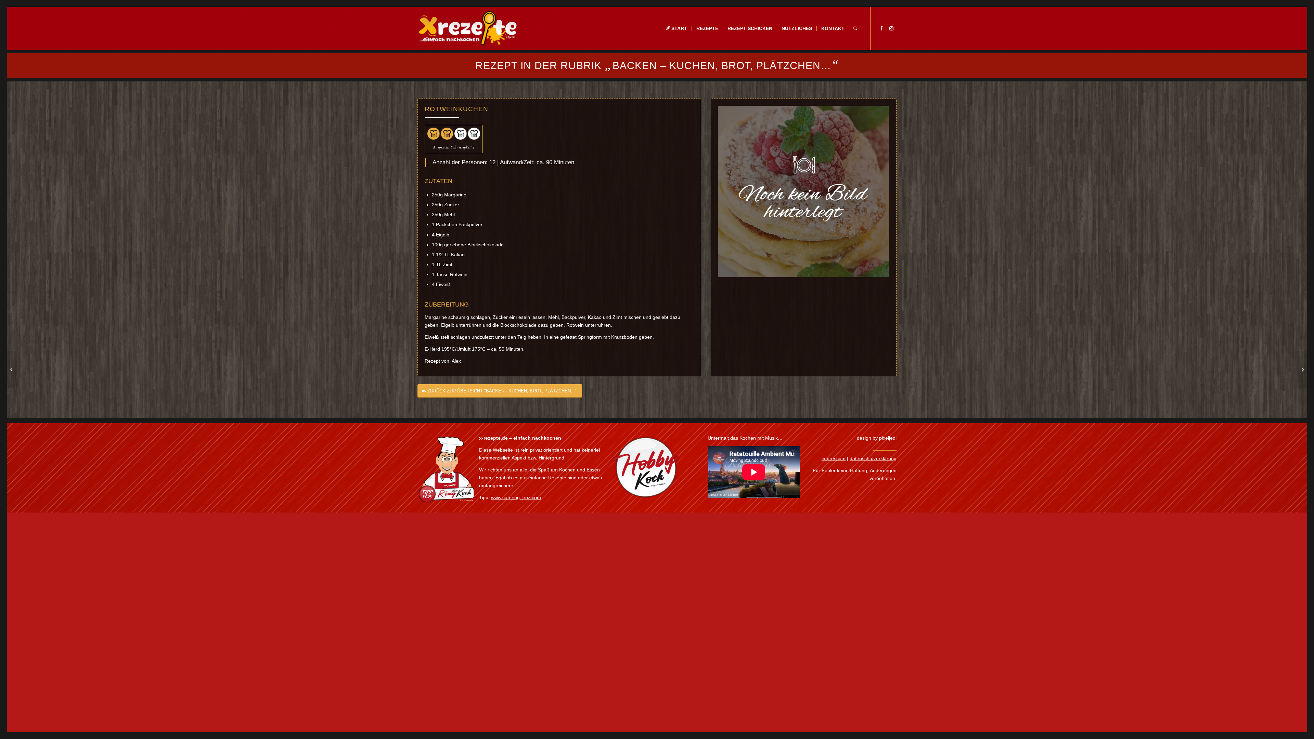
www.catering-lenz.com (516, 497)
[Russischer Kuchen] (1302, 369)
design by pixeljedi (877, 438)
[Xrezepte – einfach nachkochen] (467, 28)
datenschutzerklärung (873, 458)
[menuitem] (676, 28)
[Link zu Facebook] (881, 28)
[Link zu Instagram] (891, 28)
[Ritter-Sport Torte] (12, 369)
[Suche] (855, 28)
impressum (834, 458)
